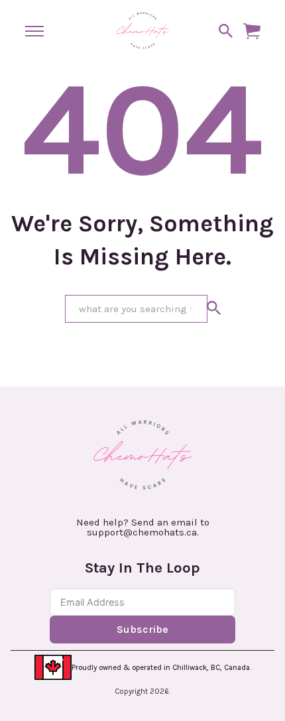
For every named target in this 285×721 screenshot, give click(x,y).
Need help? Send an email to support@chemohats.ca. (142, 527)
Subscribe (142, 629)
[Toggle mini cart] (251, 31)
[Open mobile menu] (34, 31)
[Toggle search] (226, 31)
